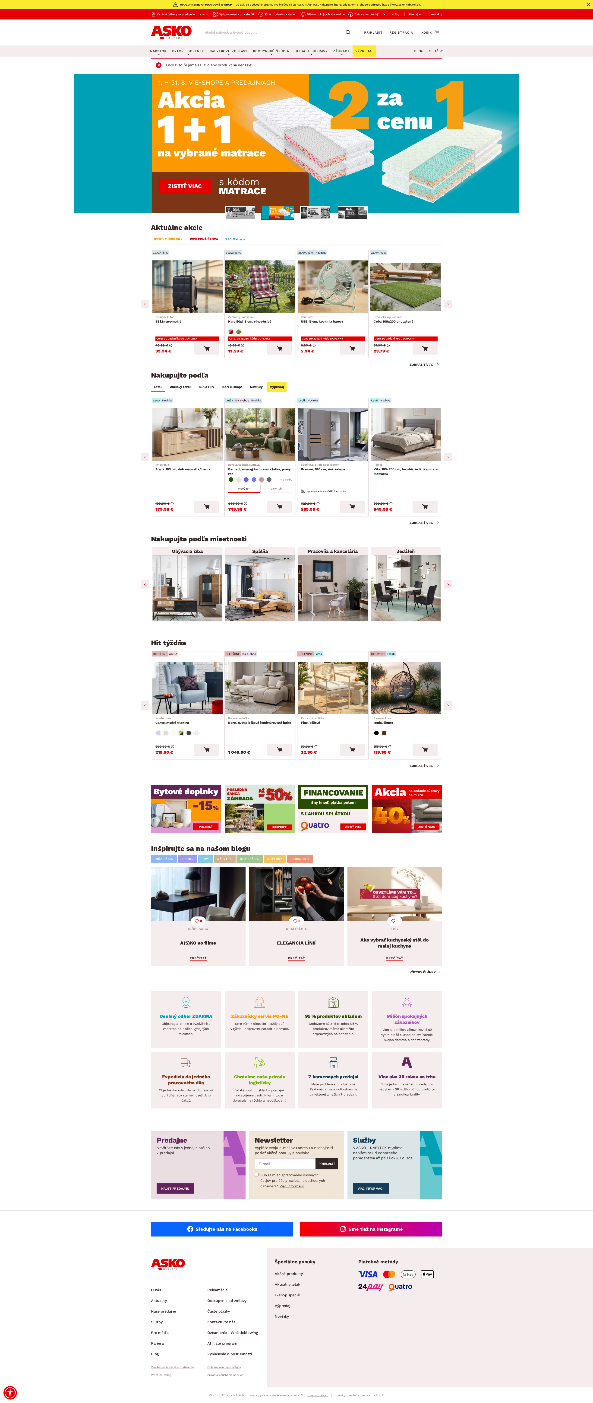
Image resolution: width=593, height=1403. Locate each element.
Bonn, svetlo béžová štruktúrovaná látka (259, 720)
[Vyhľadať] (349, 32)
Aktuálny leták (287, 1284)
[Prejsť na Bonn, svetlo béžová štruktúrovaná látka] (260, 688)
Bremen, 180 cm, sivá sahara (323, 467)
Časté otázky (218, 1311)
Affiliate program (222, 1343)
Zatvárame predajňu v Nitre (372, 14)
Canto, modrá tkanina (172, 720)
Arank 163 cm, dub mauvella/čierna (182, 467)
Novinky (256, 387)
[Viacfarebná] (181, 733)
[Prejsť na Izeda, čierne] (405, 688)
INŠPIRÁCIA (164, 859)
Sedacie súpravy (311, 51)
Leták (158, 387)
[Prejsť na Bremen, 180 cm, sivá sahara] (332, 434)
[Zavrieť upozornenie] (588, 4)
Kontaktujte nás (221, 1322)
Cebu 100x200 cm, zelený (393, 319)
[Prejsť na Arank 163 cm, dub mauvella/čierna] (187, 434)
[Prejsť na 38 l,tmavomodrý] (187, 286)
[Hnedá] (384, 733)
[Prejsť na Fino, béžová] (332, 688)
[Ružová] (261, 479)
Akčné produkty (289, 1274)
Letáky (395, 14)
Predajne (415, 14)
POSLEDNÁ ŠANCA (204, 239)
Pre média (160, 1332)
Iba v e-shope (232, 387)
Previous (145, 304)
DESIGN (187, 859)
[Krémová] (173, 733)
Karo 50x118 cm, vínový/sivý (249, 319)
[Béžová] (238, 479)
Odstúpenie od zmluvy (226, 1300)
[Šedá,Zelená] (238, 332)
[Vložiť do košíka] (206, 349)
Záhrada (341, 51)
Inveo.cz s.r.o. (317, 1395)
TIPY (205, 859)
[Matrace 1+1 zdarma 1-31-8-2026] (296, 143)
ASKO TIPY (206, 387)
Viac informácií (291, 1186)
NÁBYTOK (224, 859)
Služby (436, 51)
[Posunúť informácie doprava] (380, 14)
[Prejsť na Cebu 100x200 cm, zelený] (405, 286)
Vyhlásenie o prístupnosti (229, 1354)
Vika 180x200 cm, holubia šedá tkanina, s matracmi (406, 469)
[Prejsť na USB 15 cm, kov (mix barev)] (332, 286)
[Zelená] (231, 479)
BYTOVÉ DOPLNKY (168, 239)
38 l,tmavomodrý (168, 319)
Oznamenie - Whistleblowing (232, 1332)
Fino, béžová (313, 720)
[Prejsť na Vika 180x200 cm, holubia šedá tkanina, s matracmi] (405, 434)
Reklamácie (217, 1290)
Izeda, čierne (383, 720)
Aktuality (159, 1300)
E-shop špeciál (287, 1295)
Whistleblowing (161, 1375)
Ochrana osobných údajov (224, 1367)
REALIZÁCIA (249, 859)
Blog (419, 51)
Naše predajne (163, 1311)
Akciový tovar (180, 387)
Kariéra (157, 1343)
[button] (10, 1392)
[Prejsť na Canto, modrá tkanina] (187, 688)
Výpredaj (277, 387)
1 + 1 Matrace (235, 239)
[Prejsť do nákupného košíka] (430, 32)
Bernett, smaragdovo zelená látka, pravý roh (259, 469)
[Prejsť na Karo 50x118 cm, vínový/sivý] (260, 286)
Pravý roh (244, 488)
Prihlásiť (373, 32)
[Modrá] (246, 479)
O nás (156, 1290)
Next (448, 304)
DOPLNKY (274, 859)
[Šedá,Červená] (231, 332)
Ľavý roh (276, 488)
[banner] (186, 809)
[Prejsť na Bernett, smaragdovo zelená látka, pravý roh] (260, 434)
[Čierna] (376, 733)
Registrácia (401, 32)
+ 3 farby (286, 479)
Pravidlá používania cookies (225, 1375)
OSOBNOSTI (299, 859)
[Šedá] (269, 479)
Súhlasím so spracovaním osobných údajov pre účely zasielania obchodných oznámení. (292, 1180)
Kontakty (436, 14)
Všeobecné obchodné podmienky (172, 1367)
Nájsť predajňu (175, 1188)
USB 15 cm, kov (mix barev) (322, 319)
